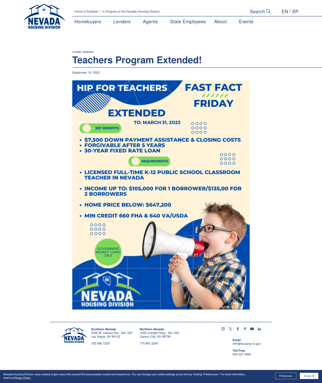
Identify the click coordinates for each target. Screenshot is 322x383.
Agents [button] (150, 21)
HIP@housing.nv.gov (247, 344)
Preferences (285, 375)
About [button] (220, 21)
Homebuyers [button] (87, 21)
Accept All (309, 375)
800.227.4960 (242, 354)
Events (246, 21)
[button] (285, 11)
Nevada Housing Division (74, 335)
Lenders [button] (122, 21)
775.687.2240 (149, 343)
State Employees (188, 21)
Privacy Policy (22, 378)
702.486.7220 (100, 343)
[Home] (44, 16)
